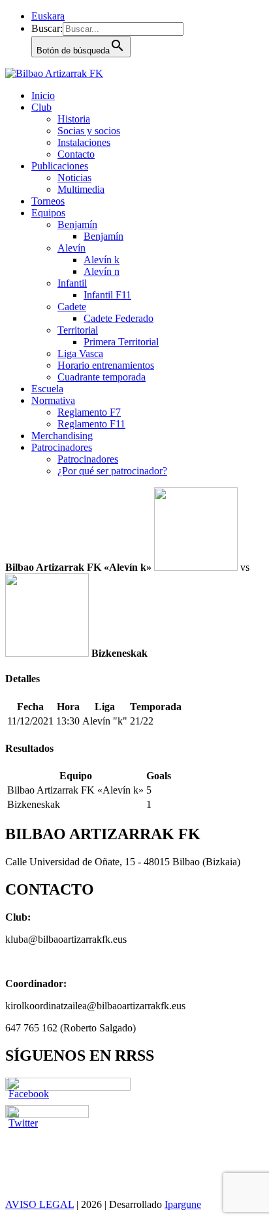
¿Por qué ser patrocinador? (112, 470)
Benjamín (77, 224)
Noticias (74, 177)
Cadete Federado (118, 318)
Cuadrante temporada (101, 376)
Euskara (48, 16)
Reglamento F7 (89, 412)
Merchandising (62, 435)
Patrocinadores (61, 447)
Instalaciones (83, 142)
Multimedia (80, 189)
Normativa (53, 400)
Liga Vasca (80, 353)
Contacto (76, 154)
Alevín (71, 247)
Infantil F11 (107, 294)
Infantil (72, 283)
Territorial (77, 330)
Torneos (48, 201)
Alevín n (101, 271)
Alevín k (101, 259)
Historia (73, 118)
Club (41, 107)
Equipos (48, 212)
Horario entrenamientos (105, 365)
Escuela (47, 388)
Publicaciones (59, 165)
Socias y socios (88, 130)
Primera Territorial (121, 341)
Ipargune (183, 1204)
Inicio (43, 95)
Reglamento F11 (91, 423)
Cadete (71, 306)
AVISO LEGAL (39, 1204)
